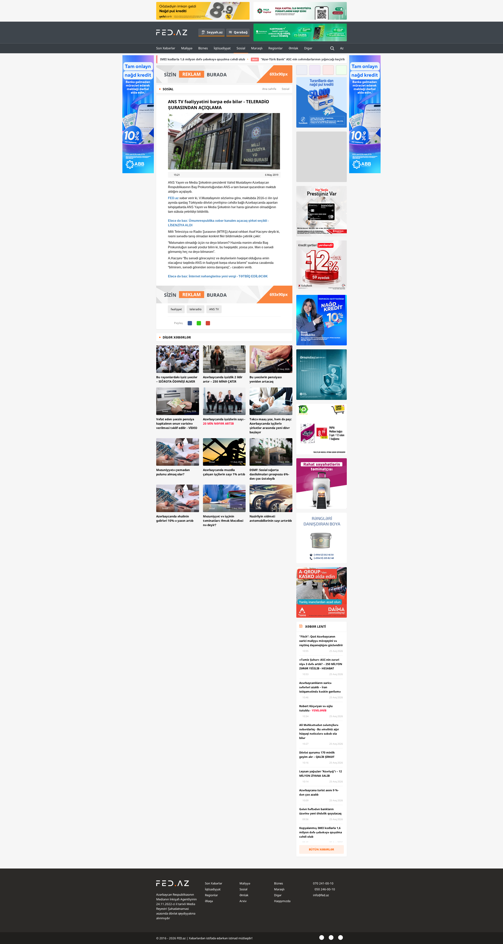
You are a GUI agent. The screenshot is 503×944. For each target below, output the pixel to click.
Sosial (241, 48)
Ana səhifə (269, 89)
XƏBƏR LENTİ (315, 626)
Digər (308, 48)
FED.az (173, 198)
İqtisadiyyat (222, 48)
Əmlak (293, 48)
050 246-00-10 (324, 889)
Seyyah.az (215, 32)
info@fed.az (321, 895)
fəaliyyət (176, 309)
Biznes (203, 48)
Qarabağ (241, 32)
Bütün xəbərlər (321, 849)
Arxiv (243, 901)
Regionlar (275, 48)
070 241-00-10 (323, 883)
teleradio (195, 309)
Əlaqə (209, 901)
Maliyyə (186, 48)
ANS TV (214, 309)
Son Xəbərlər (165, 48)
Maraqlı (257, 48)
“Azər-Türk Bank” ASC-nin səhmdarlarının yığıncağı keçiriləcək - (240, 59)
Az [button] (342, 48)
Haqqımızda (282, 901)
